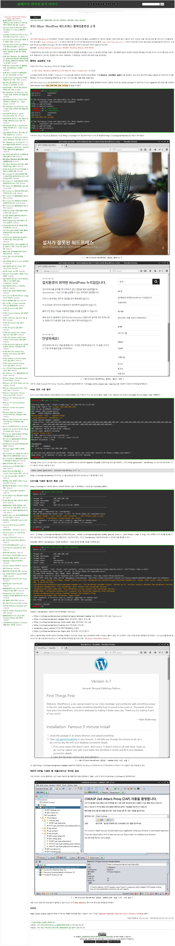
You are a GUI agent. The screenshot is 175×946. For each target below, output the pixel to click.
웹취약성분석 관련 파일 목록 (11, 571)
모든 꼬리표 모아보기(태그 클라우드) (14, 540)
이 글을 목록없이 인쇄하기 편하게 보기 (43, 922)
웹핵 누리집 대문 (114, 942)
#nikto (76, 20)
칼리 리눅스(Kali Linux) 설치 (12, 603)
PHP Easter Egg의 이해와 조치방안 (13, 449)
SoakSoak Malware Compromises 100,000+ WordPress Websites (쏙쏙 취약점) (66, 48)
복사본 (110, 4)
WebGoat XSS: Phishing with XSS (13, 398)
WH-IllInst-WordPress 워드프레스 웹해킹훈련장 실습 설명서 (56, 928)
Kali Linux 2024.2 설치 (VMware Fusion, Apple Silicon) (16, 18)
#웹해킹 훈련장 (48, 20)
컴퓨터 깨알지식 (102, 942)
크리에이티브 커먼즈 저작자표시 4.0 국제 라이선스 (97, 937)
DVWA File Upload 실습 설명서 (13, 328)
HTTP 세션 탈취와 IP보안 (11, 545)
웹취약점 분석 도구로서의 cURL (13, 584)
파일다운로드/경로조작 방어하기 (13, 561)
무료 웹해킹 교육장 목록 (10, 600)
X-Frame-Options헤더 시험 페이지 (14, 491)
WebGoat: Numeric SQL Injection (13, 407)
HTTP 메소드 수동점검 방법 (11, 555)
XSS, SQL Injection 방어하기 (12, 566)
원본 (116, 4)
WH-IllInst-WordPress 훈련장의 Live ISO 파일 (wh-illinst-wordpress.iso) (61, 71)
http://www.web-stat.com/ (112, 42)
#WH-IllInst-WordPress (37, 20)
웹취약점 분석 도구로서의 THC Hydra (15, 579)
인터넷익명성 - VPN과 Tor (11, 530)
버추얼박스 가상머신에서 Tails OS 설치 (15, 520)
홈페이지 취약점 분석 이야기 (37, 4)
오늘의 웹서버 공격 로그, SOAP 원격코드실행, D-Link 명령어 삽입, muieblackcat (15, 281)
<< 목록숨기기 (35, 17)
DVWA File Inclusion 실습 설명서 (13, 323)
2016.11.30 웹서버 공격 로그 (12, 426)
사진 (99, 4)
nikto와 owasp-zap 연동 (10, 271)
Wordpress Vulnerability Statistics (97, 638)
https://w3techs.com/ (50, 42)
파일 (89, 4)
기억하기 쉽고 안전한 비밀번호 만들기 (14, 291)
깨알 (104, 4)
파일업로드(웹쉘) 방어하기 (11, 558)
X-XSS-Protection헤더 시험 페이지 (14, 476)
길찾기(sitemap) (8, 568)
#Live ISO (56, 20)
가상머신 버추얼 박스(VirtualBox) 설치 (15, 606)
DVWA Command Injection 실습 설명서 (15, 313)
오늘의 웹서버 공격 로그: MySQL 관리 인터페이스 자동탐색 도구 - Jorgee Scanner (15, 102)
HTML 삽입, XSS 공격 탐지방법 (13, 256)
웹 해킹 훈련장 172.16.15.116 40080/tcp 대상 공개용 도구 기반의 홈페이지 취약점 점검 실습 (15, 23)
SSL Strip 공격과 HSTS (10, 537)
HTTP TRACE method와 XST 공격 (14, 548)
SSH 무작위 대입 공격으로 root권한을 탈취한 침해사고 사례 (56, 925)
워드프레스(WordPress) (38, 39)
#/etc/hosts (82, 20)
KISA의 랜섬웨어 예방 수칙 (11, 300)
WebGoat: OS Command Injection (14, 403)
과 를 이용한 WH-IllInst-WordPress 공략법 (120, 914)
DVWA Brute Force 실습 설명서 (13, 308)
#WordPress (63, 20)
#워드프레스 (71, 20)
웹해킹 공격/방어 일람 (9, 463)
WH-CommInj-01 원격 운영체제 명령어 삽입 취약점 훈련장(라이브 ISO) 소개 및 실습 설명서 (15, 176)
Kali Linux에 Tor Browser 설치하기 (14, 525)
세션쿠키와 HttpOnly (9, 553)
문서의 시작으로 (90, 942)
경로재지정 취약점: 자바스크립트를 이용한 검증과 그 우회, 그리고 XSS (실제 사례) (15, 247)
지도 (94, 4)
